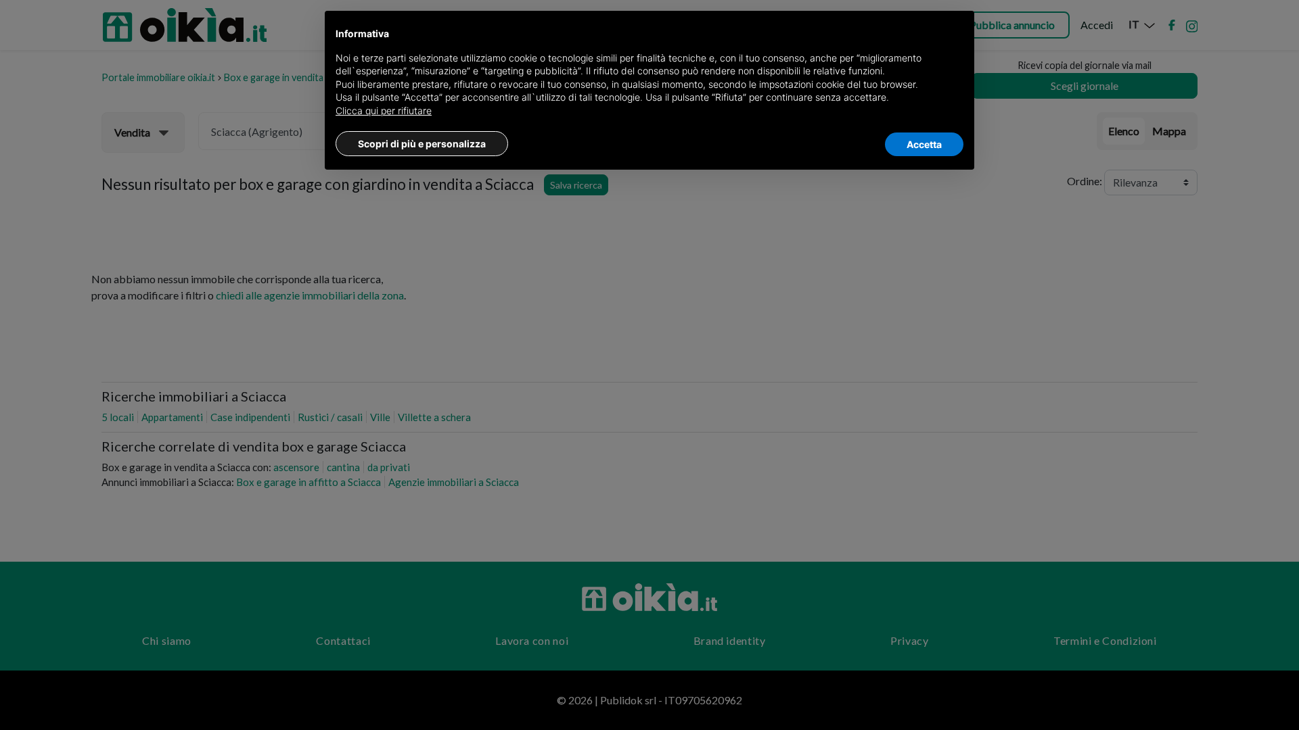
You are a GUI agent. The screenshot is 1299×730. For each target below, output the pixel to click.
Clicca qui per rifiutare (384, 110)
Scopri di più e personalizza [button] (422, 143)
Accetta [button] (924, 144)
